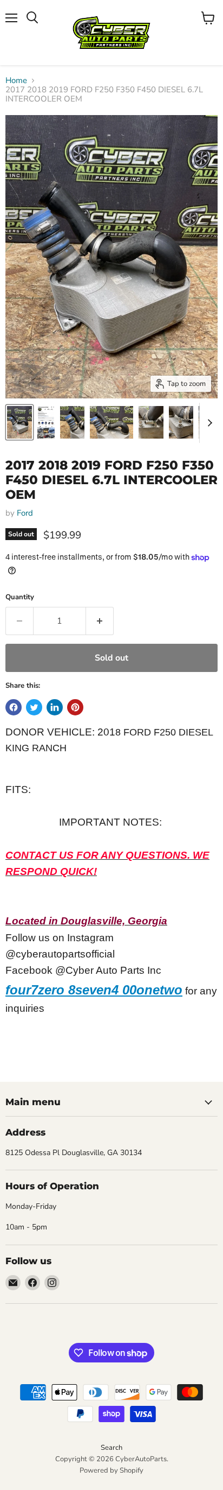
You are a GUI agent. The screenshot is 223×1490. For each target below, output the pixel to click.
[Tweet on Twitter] (34, 707)
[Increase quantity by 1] (100, 621)
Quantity (19, 597)
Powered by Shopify (111, 1470)
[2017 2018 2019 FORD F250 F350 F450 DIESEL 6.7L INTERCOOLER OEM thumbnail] (19, 422)
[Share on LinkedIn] (55, 707)
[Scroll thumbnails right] (208, 423)
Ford (25, 513)
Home (16, 80)
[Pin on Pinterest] (75, 707)
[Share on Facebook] (13, 707)
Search (111, 1448)
